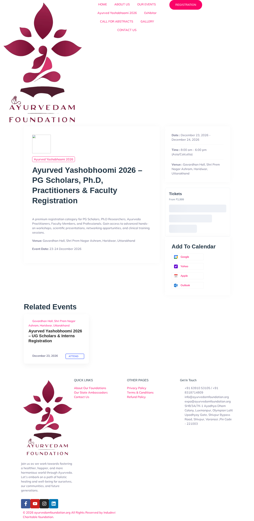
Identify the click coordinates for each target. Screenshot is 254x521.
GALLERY (147, 21)
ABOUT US (122, 4)
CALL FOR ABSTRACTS (116, 21)
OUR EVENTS (146, 4)
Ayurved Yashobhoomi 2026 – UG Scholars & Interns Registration (55, 336)
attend (74, 356)
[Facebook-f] (25, 503)
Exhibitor (150, 13)
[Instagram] (44, 503)
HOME (102, 4)
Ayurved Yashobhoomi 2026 (117, 13)
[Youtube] (35, 503)
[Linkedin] (53, 503)
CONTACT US (126, 30)
